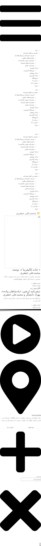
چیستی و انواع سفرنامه (30, 53)
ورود (36, 85)
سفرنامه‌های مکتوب (28, 58)
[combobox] (31, 479)
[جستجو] (40, 544)
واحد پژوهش (34, 73)
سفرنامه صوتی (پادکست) (26, 60)
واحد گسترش (33, 75)
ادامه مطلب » (35, 283)
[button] (39, 424)
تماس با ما (34, 83)
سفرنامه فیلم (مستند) (27, 63)
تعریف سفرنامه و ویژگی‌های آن (24, 55)
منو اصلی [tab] (31, 427)
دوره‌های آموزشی (28, 70)
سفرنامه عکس (29, 65)
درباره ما (35, 80)
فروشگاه (35, 78)
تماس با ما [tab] (10, 427)
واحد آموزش (34, 68)
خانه (36, 50)
